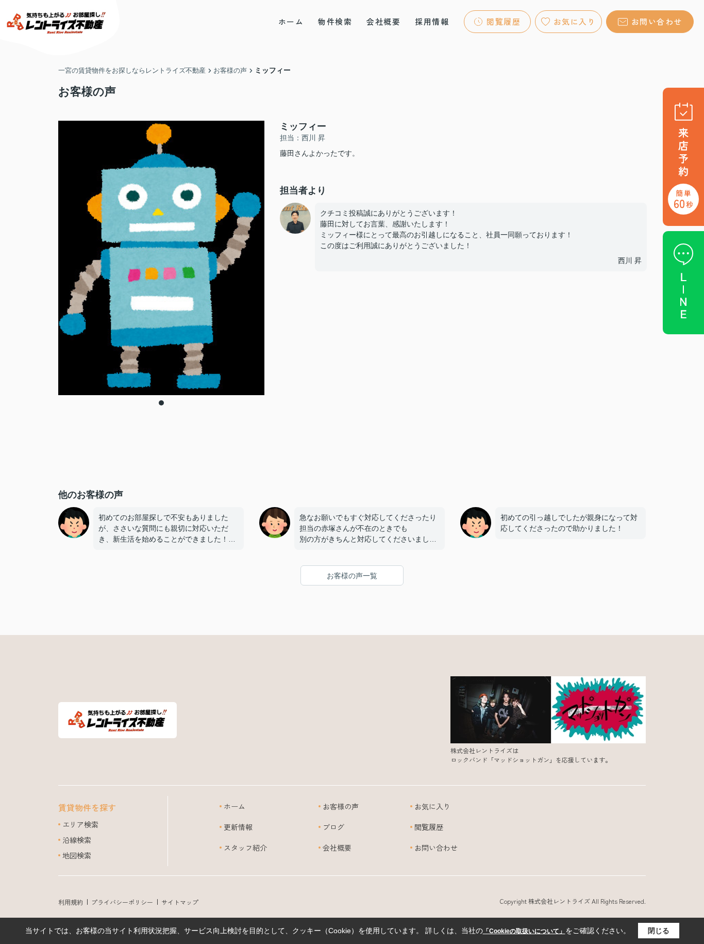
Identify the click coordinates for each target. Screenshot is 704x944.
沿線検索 (76, 840)
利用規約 (70, 902)
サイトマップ (179, 902)
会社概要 (383, 21)
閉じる (658, 930)
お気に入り (575, 21)
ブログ (333, 827)
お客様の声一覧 (352, 576)
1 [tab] (161, 402)
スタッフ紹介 (245, 847)
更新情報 (238, 827)
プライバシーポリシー (122, 902)
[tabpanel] (161, 258)
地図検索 (76, 855)
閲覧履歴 (504, 21)
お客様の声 (341, 806)
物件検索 (335, 21)
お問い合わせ (656, 21)
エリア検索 (80, 824)
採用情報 (432, 21)
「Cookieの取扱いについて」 (524, 931)
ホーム (291, 21)
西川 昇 (630, 260)
